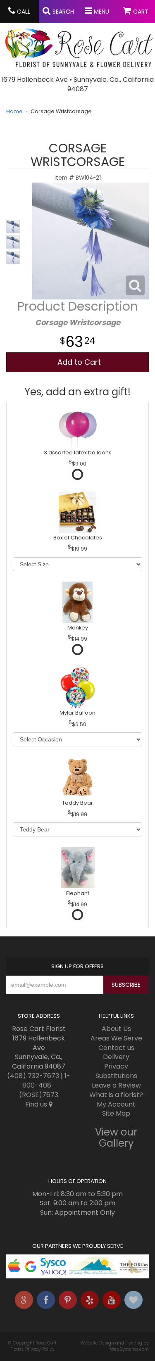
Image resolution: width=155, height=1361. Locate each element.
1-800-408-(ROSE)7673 (44, 1085)
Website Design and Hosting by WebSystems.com (115, 1346)
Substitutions (116, 1076)
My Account (116, 1104)
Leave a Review (116, 1085)
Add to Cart (79, 362)
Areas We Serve (116, 1038)
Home (14, 111)
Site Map (116, 1113)
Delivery (116, 1057)
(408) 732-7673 (33, 1076)
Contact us (116, 1047)
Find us (37, 1104)
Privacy (116, 1066)
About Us (116, 1028)
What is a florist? (116, 1095)
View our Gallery (116, 1137)
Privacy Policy (40, 1349)
